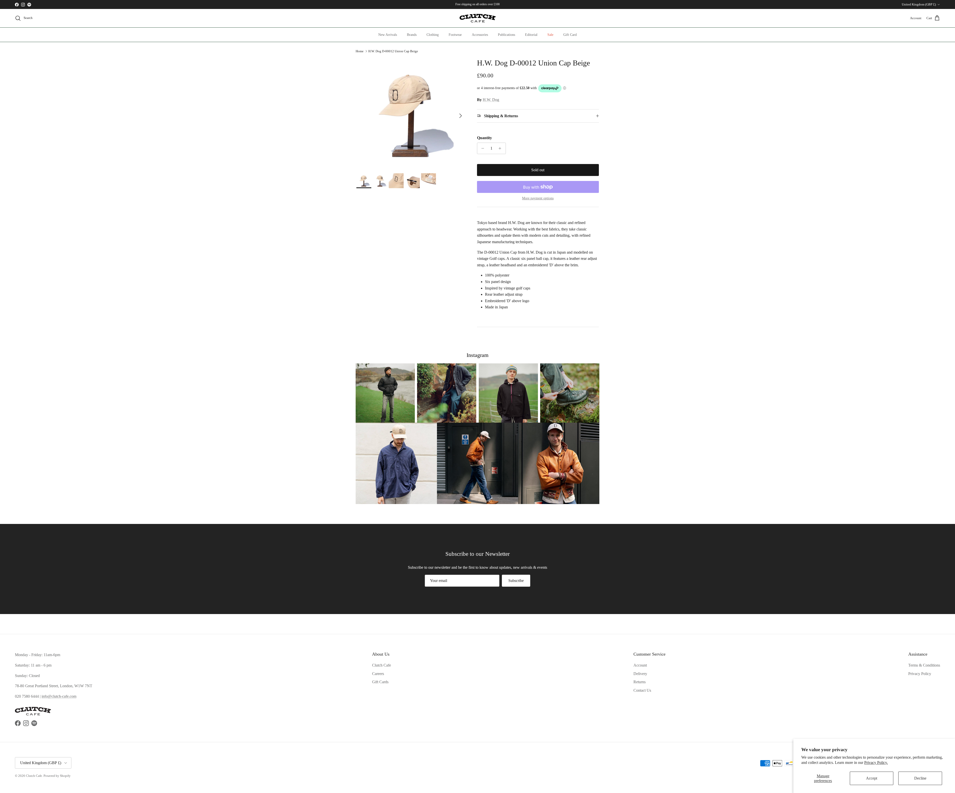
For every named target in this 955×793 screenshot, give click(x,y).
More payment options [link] (538, 198)
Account (640, 665)
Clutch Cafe (381, 665)
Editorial (531, 35)
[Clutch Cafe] (478, 18)
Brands (412, 35)
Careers (378, 674)
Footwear (455, 35)
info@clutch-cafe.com (59, 696)
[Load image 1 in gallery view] (411, 113)
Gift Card (570, 35)
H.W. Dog (491, 100)
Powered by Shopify (57, 776)
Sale (550, 35)
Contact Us (642, 690)
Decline (920, 778)
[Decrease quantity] (481, 148)
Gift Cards (380, 682)
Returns (639, 682)
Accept (871, 778)
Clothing (433, 35)
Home (360, 51)
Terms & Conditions (924, 665)
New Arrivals (387, 35)
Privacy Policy (919, 674)
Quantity (484, 138)
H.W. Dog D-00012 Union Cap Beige (393, 51)
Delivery (640, 674)
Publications (506, 35)
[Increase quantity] (501, 148)
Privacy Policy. (876, 762)
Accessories (480, 35)
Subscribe (516, 580)
